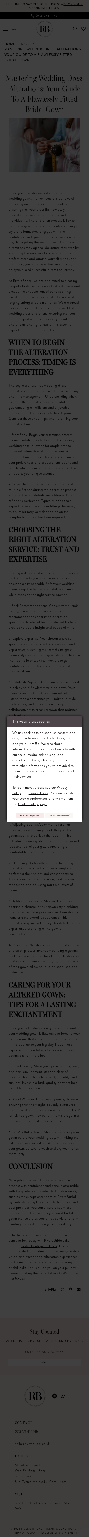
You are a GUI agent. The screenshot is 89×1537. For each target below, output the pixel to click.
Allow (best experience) (30, 815)
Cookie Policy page (32, 804)
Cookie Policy (38, 793)
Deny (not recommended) (59, 815)
